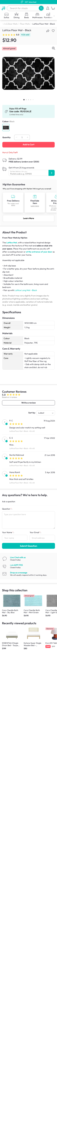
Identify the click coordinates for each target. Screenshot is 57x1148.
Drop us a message (18, 572)
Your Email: (35, 532)
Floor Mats (25, 24)
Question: (7, 509)
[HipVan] (3, 8)
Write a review (28, 402)
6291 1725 (16, 565)
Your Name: (8, 532)
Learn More (28, 218)
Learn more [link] (35, 206)
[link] (28, 202)
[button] (41, 8)
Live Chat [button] (18, 557)
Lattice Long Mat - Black (26, 290)
